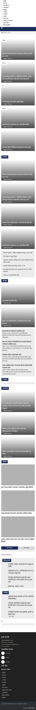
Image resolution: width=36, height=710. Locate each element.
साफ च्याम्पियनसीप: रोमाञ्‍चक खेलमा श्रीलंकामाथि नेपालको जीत (17, 366)
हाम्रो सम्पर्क (6, 23)
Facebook (8, 653)
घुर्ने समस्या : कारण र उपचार (16, 586)
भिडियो (3, 698)
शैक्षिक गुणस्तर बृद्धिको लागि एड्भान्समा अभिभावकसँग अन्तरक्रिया (14, 430)
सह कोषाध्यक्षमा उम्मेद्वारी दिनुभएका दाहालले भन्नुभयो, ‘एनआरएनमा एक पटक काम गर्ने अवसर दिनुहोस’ (16, 406)
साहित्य (5, 16)
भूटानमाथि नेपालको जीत (9, 300)
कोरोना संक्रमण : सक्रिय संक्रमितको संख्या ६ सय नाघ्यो (17, 253)
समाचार (5, 3)
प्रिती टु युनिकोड (6, 25)
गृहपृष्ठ (4, 1)
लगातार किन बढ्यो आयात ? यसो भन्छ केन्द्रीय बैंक (17, 222)
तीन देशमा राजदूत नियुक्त (10, 256)
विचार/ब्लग (6, 18)
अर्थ (3, 86)
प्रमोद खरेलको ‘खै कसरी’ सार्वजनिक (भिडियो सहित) (16, 513)
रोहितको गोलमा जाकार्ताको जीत (11, 354)
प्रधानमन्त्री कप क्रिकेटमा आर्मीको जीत (13, 331)
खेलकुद (5, 10)
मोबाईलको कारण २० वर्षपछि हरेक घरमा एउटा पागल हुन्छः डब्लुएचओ (20, 572)
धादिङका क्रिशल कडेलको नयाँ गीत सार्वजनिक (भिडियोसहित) (21, 597)
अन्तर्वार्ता (5, 14)
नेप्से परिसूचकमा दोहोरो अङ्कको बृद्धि (12, 101)
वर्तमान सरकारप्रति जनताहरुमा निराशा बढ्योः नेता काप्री (16, 452)
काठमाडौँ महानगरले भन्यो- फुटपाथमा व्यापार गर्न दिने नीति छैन (17, 270)
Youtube (7, 662)
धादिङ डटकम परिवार (8, 21)
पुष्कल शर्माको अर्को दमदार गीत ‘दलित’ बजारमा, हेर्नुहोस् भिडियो (17, 540)
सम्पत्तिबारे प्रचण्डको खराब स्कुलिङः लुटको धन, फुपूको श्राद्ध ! (21, 613)
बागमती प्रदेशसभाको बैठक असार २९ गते (14, 266)
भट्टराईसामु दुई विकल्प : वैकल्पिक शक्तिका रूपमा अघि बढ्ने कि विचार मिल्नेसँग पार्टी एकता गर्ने (16, 77)
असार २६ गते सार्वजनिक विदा (11, 275)
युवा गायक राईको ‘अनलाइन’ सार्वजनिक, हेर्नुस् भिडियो (17, 487)
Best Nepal (32, 708)
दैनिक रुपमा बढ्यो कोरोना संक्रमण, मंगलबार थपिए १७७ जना (17, 55)
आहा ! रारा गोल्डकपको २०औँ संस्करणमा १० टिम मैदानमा (16, 322)
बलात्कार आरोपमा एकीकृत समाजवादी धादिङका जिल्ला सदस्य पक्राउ (18, 261)
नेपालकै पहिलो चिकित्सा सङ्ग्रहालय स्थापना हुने (16, 147)
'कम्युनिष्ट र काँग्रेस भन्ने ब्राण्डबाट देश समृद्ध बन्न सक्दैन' (20, 565)
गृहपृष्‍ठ (4, 672)
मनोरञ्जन (5, 12)
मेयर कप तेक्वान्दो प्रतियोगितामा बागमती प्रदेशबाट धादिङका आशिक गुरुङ (16, 342)
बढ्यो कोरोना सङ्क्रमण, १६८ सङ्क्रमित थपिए (15, 124)
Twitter (7, 657)
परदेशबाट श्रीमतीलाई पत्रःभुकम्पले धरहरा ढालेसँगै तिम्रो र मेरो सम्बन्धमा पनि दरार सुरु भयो (20, 579)
